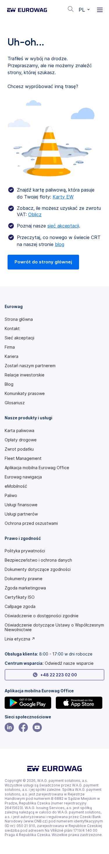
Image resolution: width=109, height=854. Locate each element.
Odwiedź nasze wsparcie (69, 663)
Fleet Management (23, 458)
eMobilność (16, 486)
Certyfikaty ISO (20, 597)
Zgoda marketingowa (25, 588)
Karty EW (63, 197)
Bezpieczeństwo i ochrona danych (38, 560)
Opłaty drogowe (21, 440)
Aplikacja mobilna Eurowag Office (37, 467)
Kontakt (12, 328)
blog (59, 244)
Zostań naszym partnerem (30, 365)
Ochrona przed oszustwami (31, 523)
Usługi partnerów (21, 514)
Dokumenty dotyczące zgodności (38, 569)
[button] (84, 10)
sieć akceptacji (63, 226)
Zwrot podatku (19, 449)
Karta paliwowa (19, 430)
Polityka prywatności (25, 551)
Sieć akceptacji (19, 338)
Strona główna (19, 319)
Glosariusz (15, 402)
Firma (10, 347)
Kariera (11, 356)
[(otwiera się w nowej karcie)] (29, 703)
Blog (9, 384)
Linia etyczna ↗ (20, 639)
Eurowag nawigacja (23, 477)
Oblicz (35, 214)
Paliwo (11, 495)
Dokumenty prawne (23, 578)
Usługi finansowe (21, 504)
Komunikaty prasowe (25, 393)
